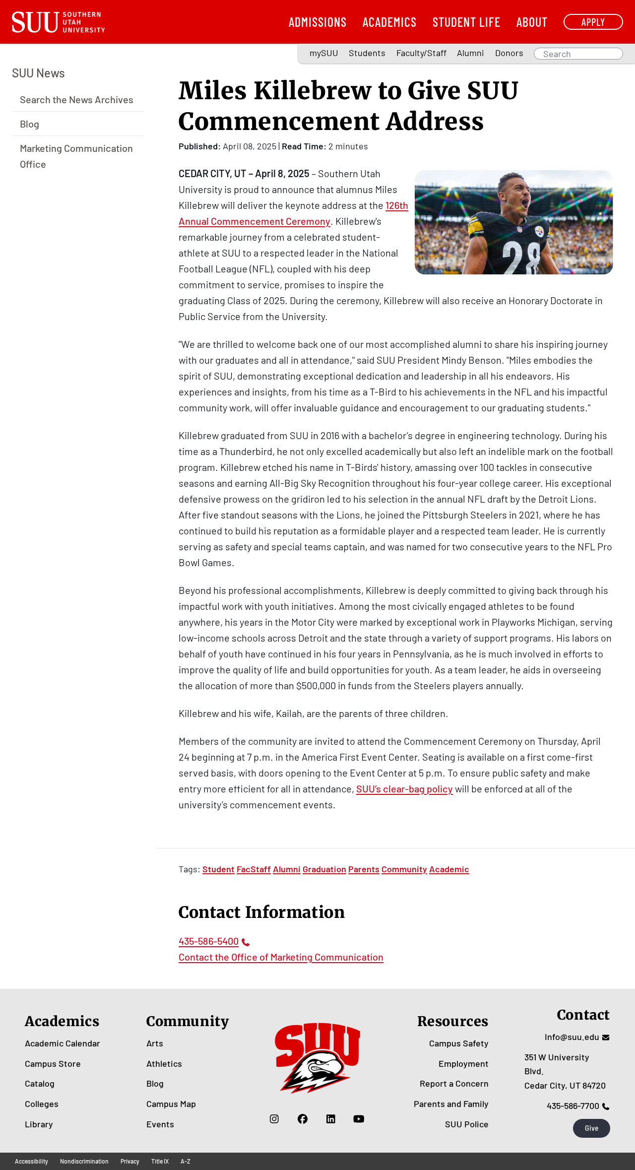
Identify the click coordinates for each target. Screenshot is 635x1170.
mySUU (324, 52)
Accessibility (31, 1161)
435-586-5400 (209, 941)
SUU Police (467, 1123)
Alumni (470, 52)
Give (592, 1128)
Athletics (164, 1063)
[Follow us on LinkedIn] (330, 1119)
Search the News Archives (76, 99)
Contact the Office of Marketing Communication (281, 957)
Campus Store (53, 1063)
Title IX (160, 1161)
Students (367, 52)
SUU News (38, 72)
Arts (154, 1043)
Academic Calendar (62, 1043)
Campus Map (171, 1103)
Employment (464, 1063)
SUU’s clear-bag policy (404, 788)
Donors (509, 52)
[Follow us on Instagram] (274, 1119)
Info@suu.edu (572, 1036)
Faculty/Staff (421, 52)
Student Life (467, 21)
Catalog (40, 1083)
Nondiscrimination (84, 1161)
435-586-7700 (573, 1105)
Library (39, 1123)
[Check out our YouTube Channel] (359, 1119)
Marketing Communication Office (76, 155)
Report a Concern (454, 1083)
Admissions (318, 21)
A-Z (185, 1161)
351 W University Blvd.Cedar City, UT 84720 (565, 1071)
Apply (593, 21)
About (532, 21)
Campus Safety (459, 1043)
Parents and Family (451, 1103)
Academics (390, 21)
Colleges (42, 1103)
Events (160, 1123)
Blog (29, 123)
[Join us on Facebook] (302, 1119)
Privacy (130, 1161)
